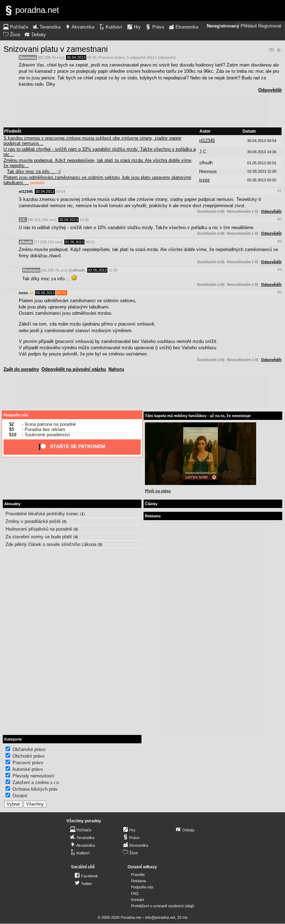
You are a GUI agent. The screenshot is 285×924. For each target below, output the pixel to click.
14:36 (84, 220)
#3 (279, 241)
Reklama (138, 881)
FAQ (135, 893)
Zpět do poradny (21, 369)
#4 (279, 269)
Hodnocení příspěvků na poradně (39, 529)
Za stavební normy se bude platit (39, 536)
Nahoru (116, 369)
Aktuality (12, 504)
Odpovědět (270, 90)
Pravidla (138, 874)
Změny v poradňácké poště (33, 521)
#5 (279, 292)
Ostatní (20, 795)
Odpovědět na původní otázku (73, 369)
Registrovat (269, 26)
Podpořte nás (15, 415)
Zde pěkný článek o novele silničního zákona (51, 544)
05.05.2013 (45, 293)
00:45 (92, 57)
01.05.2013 (74, 242)
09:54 (60, 191)
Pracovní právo (112, 57)
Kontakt (137, 900)
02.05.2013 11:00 (261, 171)
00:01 (90, 242)
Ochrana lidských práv (35, 789)
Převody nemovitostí (33, 775)
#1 (279, 191)
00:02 (61, 293)
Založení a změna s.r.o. (36, 782)
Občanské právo (29, 749)
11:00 (112, 270)
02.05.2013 (97, 270)
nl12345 (207, 140)
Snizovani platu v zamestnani (55, 49)
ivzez (204, 179)
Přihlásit (249, 26)
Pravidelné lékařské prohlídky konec (42, 513)
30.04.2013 (76, 57)
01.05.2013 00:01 (261, 163)
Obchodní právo (28, 756)
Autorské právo (27, 769)
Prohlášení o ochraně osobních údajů (162, 906)
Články (151, 504)
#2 (279, 219)
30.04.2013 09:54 (261, 141)
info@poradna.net (160, 917)
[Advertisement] (142, 110)
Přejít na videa (158, 491)
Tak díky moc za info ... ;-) (33, 171)
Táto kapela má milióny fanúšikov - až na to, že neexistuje (198, 416)
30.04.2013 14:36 (261, 152)
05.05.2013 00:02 (261, 180)
